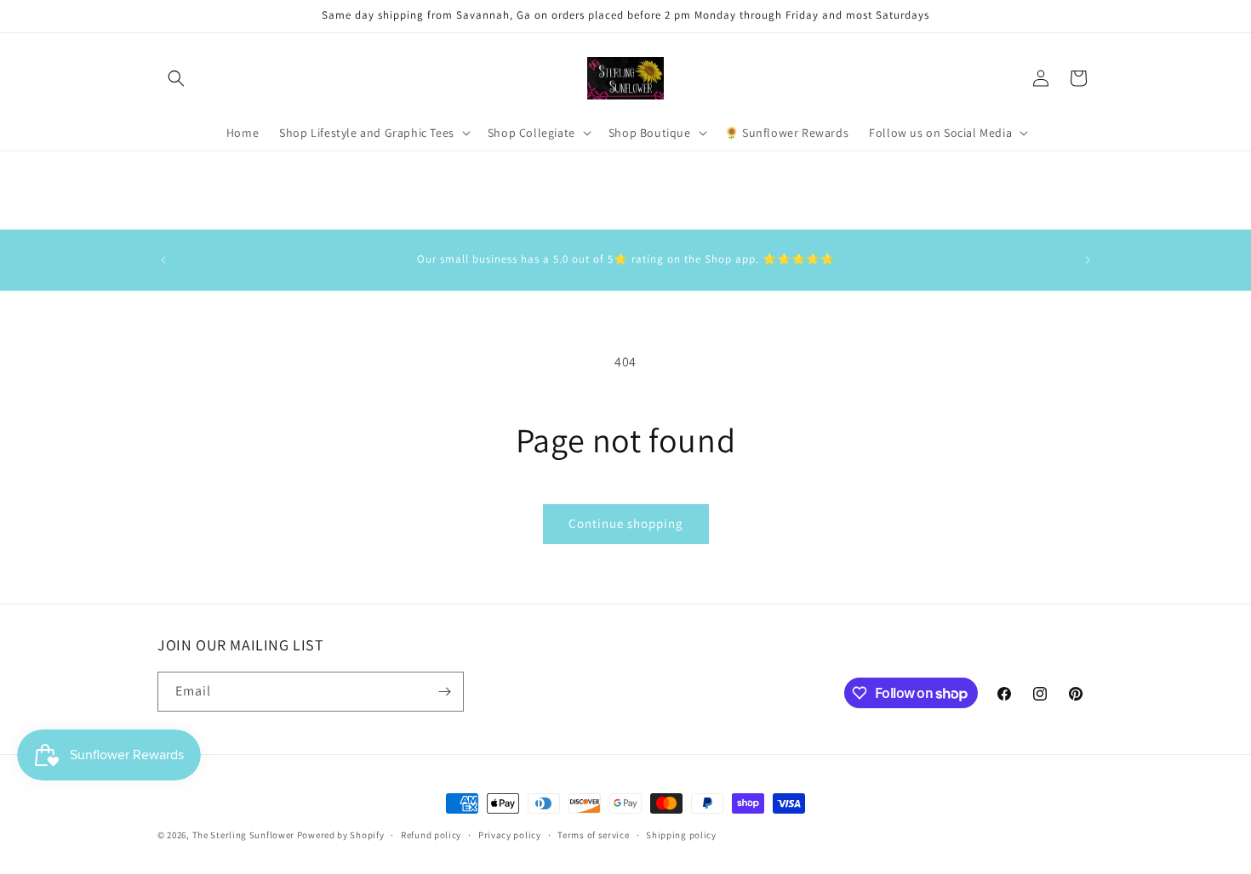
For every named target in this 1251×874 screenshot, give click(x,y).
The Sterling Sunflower (243, 835)
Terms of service (593, 835)
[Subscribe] (444, 692)
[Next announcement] (1087, 260)
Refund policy (431, 835)
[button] (176, 78)
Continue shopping (625, 523)
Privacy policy (509, 835)
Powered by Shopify (341, 835)
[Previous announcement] (163, 260)
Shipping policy (681, 835)
